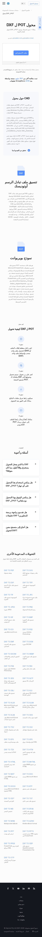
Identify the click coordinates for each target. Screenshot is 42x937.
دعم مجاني (21, 904)
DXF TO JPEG (9, 607)
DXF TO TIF (8, 595)
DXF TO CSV (28, 727)
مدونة (21, 912)
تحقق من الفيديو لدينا (19, 150)
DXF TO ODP (28, 843)
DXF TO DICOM (10, 654)
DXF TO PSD (28, 629)
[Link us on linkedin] (24, 889)
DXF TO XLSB (9, 715)
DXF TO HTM (28, 750)
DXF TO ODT (9, 798)
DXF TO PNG (28, 607)
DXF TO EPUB (28, 809)
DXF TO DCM (28, 642)
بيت (21, 897)
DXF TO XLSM (28, 703)
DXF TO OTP (9, 857)
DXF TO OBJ (9, 690)
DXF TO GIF (8, 617)
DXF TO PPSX (9, 843)
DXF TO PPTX (28, 831)
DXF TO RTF (27, 786)
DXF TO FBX (27, 666)
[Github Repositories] (29, 889)
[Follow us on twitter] (13, 889)
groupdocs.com (18, 38)
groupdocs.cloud (28, 38)
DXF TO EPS (9, 739)
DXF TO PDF (9, 570)
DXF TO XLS (27, 690)
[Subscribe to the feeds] (34, 889)
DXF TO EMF (9, 642)
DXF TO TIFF (28, 583)
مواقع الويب (21, 916)
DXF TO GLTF (28, 678)
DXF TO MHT (9, 774)
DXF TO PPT (9, 831)
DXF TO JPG (27, 595)
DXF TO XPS (28, 739)
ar (22, 3)
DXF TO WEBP (28, 654)
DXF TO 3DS (9, 678)
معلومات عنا (21, 920)
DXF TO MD (8, 809)
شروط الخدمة (8, 69)
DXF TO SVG (28, 570)
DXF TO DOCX (10, 786)
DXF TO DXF (9, 583)
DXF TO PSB (9, 666)
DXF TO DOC (28, 774)
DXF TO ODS (28, 715)
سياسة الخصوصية (21, 72)
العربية (36, 931)
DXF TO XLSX (9, 703)
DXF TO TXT (28, 798)
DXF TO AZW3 (28, 821)
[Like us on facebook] (8, 889)
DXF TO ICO (9, 629)
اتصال (27, 931)
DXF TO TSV (9, 727)
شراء (21, 908)
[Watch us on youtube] (18, 889)
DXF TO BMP (28, 617)
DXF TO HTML (9, 762)
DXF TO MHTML (29, 762)
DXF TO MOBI (9, 821)
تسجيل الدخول (34, 4)
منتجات (21, 900)
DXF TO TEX (9, 750)
